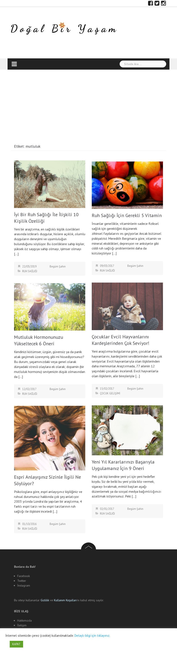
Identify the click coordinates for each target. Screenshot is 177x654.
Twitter (21, 581)
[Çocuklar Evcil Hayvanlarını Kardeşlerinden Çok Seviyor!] (127, 306)
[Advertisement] (88, 108)
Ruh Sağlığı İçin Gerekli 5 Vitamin (127, 215)
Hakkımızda (24, 620)
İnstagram (23, 585)
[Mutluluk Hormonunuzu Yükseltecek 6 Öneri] (49, 306)
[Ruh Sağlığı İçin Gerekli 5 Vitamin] (127, 185)
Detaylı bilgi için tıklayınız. (92, 635)
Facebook (23, 576)
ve (47, 600)
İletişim (22, 625)
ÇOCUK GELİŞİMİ (110, 393)
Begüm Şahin (58, 266)
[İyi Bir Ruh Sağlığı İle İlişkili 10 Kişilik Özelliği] (49, 184)
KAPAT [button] (16, 644)
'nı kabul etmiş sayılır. (79, 600)
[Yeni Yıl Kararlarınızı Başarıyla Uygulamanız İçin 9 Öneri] (127, 430)
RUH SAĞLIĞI (29, 271)
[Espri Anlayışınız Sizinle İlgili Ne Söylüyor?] (49, 438)
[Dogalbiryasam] (63, 29)
